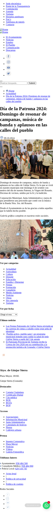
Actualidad (11, 269)
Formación (11, 287)
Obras (8, 298)
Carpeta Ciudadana (15, 392)
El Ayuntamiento (13, 37)
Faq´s (8, 19)
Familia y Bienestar (15, 282)
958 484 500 (22, 463)
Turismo (10, 14)
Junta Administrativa (15, 422)
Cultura (9, 274)
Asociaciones (12, 417)
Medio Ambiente (13, 292)
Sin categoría (12, 300)
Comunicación (12, 47)
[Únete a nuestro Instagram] (8, 64)
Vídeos (9, 449)
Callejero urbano (13, 430)
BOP (8, 405)
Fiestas (9, 284)
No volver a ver (33, 505)
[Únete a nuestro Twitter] (8, 75)
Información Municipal (16, 419)
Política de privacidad (16, 479)
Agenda (9, 11)
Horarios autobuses (15, 16)
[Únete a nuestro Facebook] (8, 58)
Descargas (10, 50)
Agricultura (11, 271)
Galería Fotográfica (15, 452)
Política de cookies (14, 484)
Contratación (12, 9)
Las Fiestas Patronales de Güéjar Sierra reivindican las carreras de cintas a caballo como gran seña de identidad (29, 329)
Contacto (10, 24)
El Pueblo (10, 45)
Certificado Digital (14, 395)
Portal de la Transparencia (18, 6)
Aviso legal (11, 473)
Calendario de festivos (16, 425)
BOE (8, 400)
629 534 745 (21, 468)
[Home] (4, 29)
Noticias (10, 39)
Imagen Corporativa (15, 441)
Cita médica (11, 397)
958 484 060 (27, 466)
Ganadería (10, 290)
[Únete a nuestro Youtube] (8, 69)
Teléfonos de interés (15, 22)
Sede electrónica (13, 3)
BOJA (9, 403)
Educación (11, 279)
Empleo (9, 42)
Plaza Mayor (12, 444)
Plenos (9, 427)
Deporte (9, 277)
